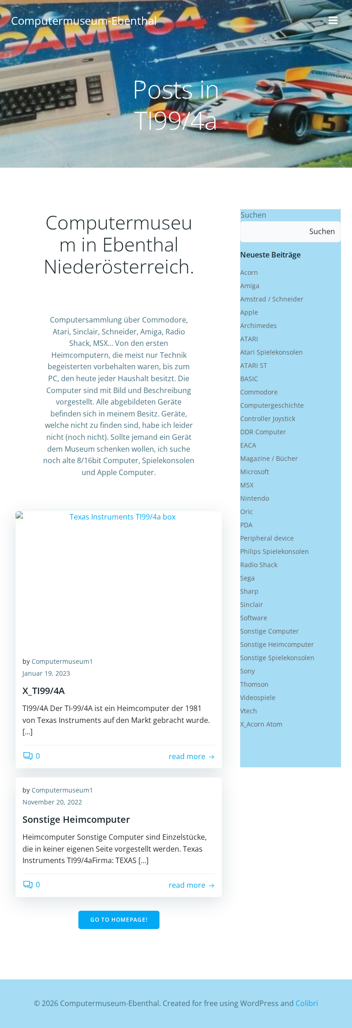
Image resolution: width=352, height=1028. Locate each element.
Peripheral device (267, 538)
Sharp (249, 591)
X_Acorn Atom (261, 724)
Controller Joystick (267, 418)
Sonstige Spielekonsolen (277, 657)
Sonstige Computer (269, 631)
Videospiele (257, 697)
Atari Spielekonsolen (271, 352)
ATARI (249, 338)
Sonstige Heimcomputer (277, 644)
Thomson (254, 684)
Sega (247, 578)
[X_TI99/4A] (119, 579)
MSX (246, 485)
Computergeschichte (272, 405)
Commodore (259, 392)
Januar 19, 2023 (46, 673)
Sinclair (251, 604)
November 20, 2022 (52, 802)
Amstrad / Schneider (271, 299)
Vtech (248, 710)
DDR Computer (263, 431)
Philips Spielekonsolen (274, 551)
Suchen (253, 215)
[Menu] (333, 20)
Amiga (249, 285)
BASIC (249, 378)
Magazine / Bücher (269, 458)
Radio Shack (258, 564)
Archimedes (258, 325)
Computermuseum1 (62, 661)
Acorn (249, 272)
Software (253, 617)
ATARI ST (253, 365)
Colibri (307, 1003)
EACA (248, 445)
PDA (246, 524)
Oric (246, 511)
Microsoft (254, 471)
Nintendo (254, 498)
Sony (247, 671)
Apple (249, 312)
